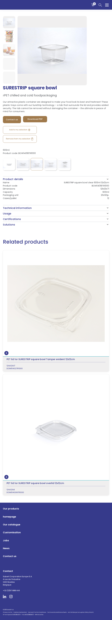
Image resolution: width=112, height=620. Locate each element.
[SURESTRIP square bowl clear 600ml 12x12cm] (37, 164)
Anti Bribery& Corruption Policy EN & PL (81, 612)
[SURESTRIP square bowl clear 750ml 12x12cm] (50, 164)
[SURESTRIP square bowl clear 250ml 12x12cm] (9, 164)
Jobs (6, 540)
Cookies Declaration (20, 612)
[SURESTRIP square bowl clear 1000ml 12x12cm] (64, 164)
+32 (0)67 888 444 (11, 590)
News (6, 548)
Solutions (9, 224)
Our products (11, 508)
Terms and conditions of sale (57, 612)
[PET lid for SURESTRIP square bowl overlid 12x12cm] (56, 434)
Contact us (9, 556)
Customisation (12, 532)
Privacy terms (7, 612)
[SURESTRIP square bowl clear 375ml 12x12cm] (23, 164)
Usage (7, 213)
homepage (9, 516)
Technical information (17, 208)
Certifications (12, 219)
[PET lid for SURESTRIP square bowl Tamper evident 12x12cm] (56, 310)
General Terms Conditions (37, 612)
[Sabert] (56, 606)
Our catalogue (11, 524)
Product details (13, 179)
